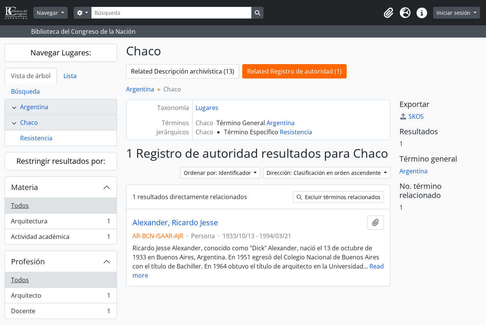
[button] (388, 13)
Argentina (34, 107)
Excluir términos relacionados (341, 197)
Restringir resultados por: (60, 161)
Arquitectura (60, 223)
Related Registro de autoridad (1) (294, 71)
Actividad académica (60, 238)
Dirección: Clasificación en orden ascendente (324, 172)
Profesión (28, 261)
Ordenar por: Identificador (218, 172)
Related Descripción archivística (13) (182, 71)
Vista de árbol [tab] (30, 76)
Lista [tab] (70, 76)
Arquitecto (60, 297)
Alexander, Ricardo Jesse (175, 222)
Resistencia (36, 138)
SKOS (416, 116)
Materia (24, 187)
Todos (20, 205)
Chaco (29, 122)
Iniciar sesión (454, 12)
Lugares (207, 108)
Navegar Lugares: (60, 52)
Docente (60, 313)
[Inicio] (19, 12)
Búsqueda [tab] (25, 91)
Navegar (48, 12)
